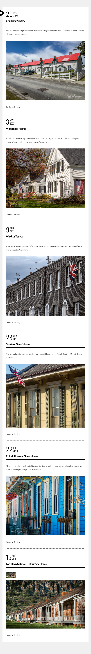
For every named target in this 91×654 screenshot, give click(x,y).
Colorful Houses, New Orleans (22, 456)
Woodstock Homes (16, 128)
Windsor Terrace (14, 236)
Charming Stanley (15, 20)
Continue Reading (13, 106)
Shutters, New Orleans (18, 344)
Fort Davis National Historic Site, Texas (26, 564)
